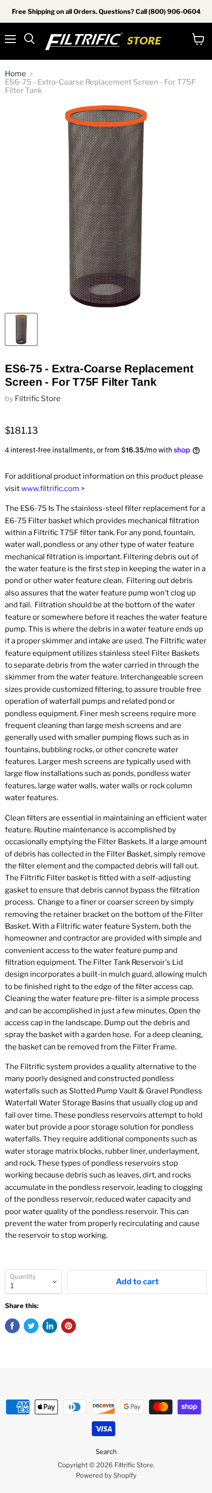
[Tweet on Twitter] (31, 1325)
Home (15, 74)
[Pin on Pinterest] (68, 1325)
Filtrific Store (38, 398)
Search (106, 1451)
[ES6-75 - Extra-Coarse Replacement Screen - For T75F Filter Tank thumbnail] (21, 329)
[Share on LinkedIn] (49, 1325)
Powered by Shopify (106, 1475)
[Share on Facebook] (12, 1325)
